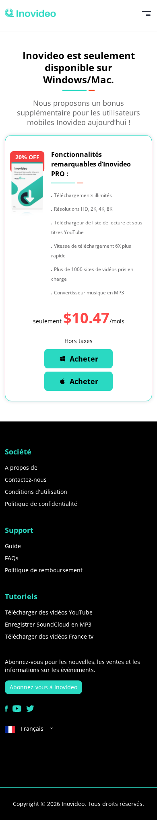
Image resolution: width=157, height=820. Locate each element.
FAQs (12, 558)
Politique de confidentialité (41, 504)
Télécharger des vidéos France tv (49, 636)
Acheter (84, 359)
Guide (13, 546)
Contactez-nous (26, 479)
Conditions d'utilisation (36, 491)
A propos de (21, 467)
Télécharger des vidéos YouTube (49, 612)
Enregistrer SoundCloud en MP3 (48, 624)
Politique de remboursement (44, 570)
